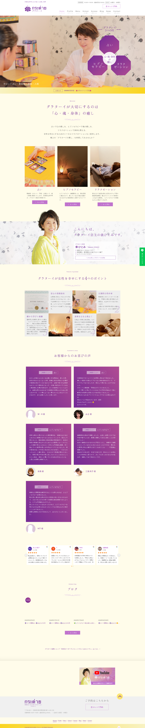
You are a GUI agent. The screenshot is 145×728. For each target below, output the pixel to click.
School (86, 11)
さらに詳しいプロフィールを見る (96, 257)
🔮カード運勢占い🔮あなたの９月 (35, 623)
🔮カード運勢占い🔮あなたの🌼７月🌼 (109, 623)
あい (57, 548)
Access (94, 11)
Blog (102, 11)
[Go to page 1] (73, 566)
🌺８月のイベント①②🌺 (83, 90)
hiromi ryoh (83, 548)
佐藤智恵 (35, 548)
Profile (70, 11)
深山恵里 (105, 548)
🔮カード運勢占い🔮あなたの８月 (59, 623)
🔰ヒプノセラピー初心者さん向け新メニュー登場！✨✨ (85, 623)
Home (62, 11)
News (108, 11)
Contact (116, 11)
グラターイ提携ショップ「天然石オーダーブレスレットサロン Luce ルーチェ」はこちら (71, 649)
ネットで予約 (112, 6)
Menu (78, 11)
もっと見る (40, 202)
